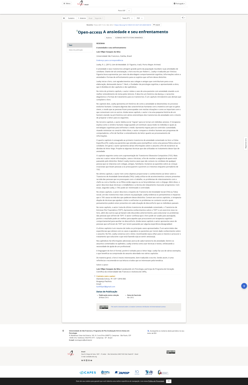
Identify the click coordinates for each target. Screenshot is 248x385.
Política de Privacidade (156, 381)
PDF (138, 18)
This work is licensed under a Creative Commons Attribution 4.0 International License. (138, 307)
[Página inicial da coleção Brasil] (71, 356)
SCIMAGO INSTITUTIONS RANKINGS (129, 38)
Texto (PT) (126, 18)
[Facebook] (89, 360)
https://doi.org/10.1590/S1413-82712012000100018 (132, 25)
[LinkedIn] (86, 360)
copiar (156, 25)
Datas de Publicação (76, 50)
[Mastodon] (84, 360)
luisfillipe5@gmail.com (105, 286)
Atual (91, 18)
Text (70, 45)
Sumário (71, 18)
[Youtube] (91, 360)
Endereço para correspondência (109, 60)
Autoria (109, 38)
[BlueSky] (82, 360)
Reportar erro (246, 143)
